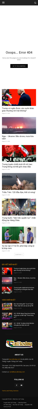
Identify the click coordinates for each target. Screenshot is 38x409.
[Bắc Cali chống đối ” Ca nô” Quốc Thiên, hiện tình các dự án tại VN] (7, 306)
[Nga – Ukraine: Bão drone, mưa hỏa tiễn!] (19, 125)
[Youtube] (21, 385)
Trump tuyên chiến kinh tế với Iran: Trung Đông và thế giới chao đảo (17, 165)
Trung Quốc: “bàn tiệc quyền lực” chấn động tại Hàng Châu (19, 219)
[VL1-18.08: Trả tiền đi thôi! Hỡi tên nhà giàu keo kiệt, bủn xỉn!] (7, 326)
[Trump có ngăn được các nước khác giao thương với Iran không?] (19, 97)
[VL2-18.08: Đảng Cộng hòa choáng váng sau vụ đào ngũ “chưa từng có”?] (7, 316)
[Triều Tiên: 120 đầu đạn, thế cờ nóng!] (19, 181)
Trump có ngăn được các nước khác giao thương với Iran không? (18, 109)
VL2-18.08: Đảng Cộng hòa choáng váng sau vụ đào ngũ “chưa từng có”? (24, 315)
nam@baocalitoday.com (17, 372)
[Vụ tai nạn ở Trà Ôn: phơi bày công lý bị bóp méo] (19, 235)
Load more (18, 254)
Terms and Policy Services (10, 391)
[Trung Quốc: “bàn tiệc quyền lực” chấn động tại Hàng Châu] (19, 207)
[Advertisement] (19, 25)
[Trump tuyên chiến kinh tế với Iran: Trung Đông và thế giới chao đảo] (19, 153)
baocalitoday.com (14, 359)
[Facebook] (17, 385)
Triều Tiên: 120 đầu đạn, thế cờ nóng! (18, 192)
